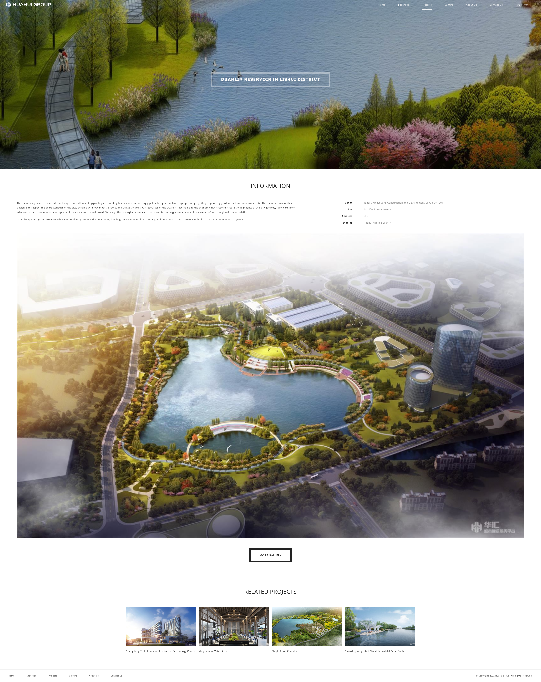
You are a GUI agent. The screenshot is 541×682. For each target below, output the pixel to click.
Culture (73, 675)
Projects (52, 675)
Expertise (31, 675)
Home (11, 675)
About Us (94, 675)
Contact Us (116, 675)
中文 (526, 5)
